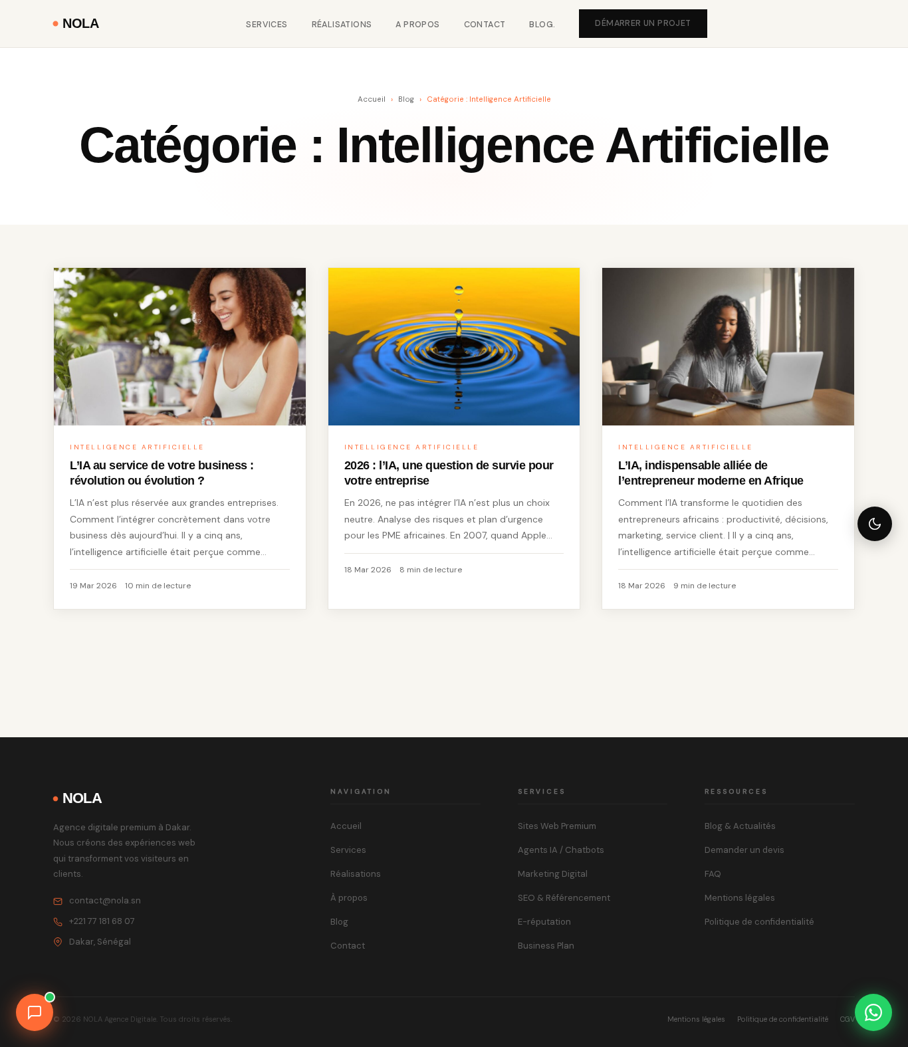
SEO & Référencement (564, 897)
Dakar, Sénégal (100, 941)
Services (266, 24)
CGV (847, 1019)
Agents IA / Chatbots (561, 850)
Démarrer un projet (643, 23)
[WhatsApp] (873, 1012)
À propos (349, 897)
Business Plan (546, 945)
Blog (406, 99)
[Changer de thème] (874, 524)
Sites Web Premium (557, 826)
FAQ (713, 873)
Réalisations (342, 24)
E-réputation (544, 921)
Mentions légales (740, 897)
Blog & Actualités (740, 826)
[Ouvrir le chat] (34, 1012)
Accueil (372, 99)
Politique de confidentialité (759, 921)
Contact (485, 24)
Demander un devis (744, 850)
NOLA (80, 23)
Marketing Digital (553, 873)
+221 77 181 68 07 (102, 921)
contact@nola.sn (105, 900)
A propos (417, 24)
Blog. (542, 24)
